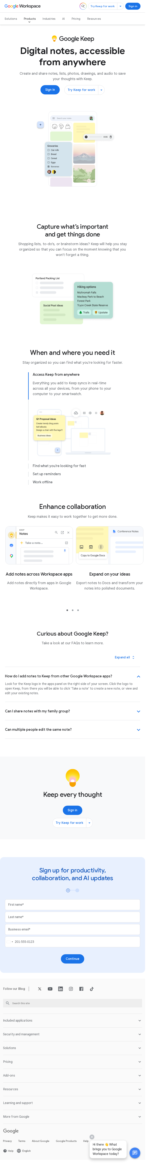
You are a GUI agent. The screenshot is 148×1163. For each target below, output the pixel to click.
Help (86, 1141)
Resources (94, 19)
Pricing (76, 19)
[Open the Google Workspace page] (23, 6)
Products (30, 19)
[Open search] (83, 6)
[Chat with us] (135, 1153)
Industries (49, 19)
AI (63, 19)
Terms (21, 1141)
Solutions (11, 19)
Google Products (66, 1141)
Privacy (7, 1141)
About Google (40, 1141)
